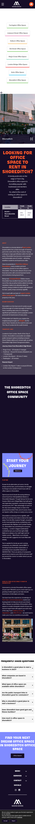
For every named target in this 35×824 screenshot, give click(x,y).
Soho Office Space (17, 72)
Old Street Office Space (17, 49)
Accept (5, 820)
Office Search (17, 755)
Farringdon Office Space (17, 25)
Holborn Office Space (17, 41)
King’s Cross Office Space (17, 56)
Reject (13, 820)
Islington (22, 320)
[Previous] (3, 119)
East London (27, 247)
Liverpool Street (14, 278)
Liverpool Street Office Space (17, 33)
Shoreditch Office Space (17, 80)
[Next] (32, 119)
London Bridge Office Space (17, 64)
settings (19, 817)
